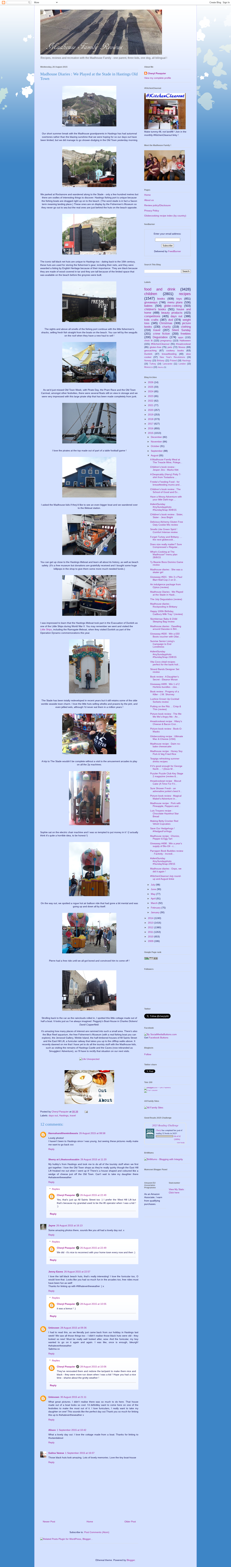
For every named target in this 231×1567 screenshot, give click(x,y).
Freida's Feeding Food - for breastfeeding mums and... (165, 483)
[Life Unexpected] (89, 1059)
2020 (151, 410)
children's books (155, 309)
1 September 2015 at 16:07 (80, 1453)
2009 (151, 941)
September (157, 451)
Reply (51, 1149)
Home (90, 1521)
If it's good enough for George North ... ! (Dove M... (166, 767)
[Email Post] (86, 1111)
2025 (151, 386)
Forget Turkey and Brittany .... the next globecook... (166, 538)
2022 (151, 400)
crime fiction (161, 333)
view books (181, 1142)
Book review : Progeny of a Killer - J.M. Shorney (164, 693)
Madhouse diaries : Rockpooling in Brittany (163, 605)
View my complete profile (157, 78)
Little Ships (46, 629)
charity (166, 326)
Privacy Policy (151, 210)
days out (53, 1115)
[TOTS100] (150, 1090)
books (161, 298)
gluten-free (155, 347)
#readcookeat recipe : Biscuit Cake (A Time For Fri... (165, 782)
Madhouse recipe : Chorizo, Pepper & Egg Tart (165, 837)
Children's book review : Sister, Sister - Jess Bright (166, 516)
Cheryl (158, 1130)
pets (170, 347)
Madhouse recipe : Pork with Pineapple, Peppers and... (165, 804)
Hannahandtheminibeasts (63, 1133)
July (153, 884)
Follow (147, 1054)
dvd (170, 319)
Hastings (63, 1115)
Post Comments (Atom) (96, 1532)
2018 (151, 419)
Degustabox (160, 337)
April (153, 898)
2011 (151, 932)
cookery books (175, 350)
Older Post (130, 1521)
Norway (148, 360)
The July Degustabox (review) (166, 599)
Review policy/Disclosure (157, 205)
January (155, 912)
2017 (151, 423)
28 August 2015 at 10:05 (93, 1304)
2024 (151, 391)
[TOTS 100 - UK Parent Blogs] (158, 1087)
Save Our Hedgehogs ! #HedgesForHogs (162, 830)
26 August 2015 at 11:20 (93, 1159)
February (156, 907)
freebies (186, 333)
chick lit (148, 340)
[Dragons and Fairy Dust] (89, 1104)
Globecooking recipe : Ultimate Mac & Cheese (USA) (166, 737)
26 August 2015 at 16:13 (69, 1225)
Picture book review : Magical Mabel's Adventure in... (165, 797)
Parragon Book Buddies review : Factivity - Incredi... (166, 852)
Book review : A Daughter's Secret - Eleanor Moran (164, 678)
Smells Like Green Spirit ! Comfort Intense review (164, 530)
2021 (151, 405)
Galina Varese (56, 1453)
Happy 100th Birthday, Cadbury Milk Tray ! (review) (166, 612)
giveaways (151, 302)
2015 (151, 433)
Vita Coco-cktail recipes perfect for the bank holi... (165, 663)
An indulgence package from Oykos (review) (165, 586)
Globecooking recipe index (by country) (165, 215)
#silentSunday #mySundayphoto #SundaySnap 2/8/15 (162, 861)
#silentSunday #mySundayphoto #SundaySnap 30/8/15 (163, 507)
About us (149, 200)
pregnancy (166, 340)
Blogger (131, 1560)
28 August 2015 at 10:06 (93, 1366)
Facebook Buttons (158, 1037)
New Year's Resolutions (172, 357)
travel (73, 1115)
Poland (173, 360)
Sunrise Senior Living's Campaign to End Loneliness (162, 644)
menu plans (175, 302)
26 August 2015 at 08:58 (92, 1133)
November (157, 441)
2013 (151, 922)
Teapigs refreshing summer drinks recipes (164, 760)
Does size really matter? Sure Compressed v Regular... (166, 546)
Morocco (148, 367)
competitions (152, 316)
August (155, 455)
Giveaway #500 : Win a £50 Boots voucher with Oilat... (165, 635)
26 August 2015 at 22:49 (93, 1195)
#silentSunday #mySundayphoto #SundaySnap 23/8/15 (163, 654)
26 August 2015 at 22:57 (77, 1271)
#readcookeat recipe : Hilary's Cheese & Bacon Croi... (166, 722)
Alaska (160, 367)
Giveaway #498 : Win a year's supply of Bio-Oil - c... (166, 845)
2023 (151, 396)
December (157, 437)
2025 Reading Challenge (165, 1125)
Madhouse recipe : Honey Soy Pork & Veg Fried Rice (166, 752)
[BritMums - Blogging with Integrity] (163, 1159)
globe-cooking (173, 305)
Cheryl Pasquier (66, 1195)
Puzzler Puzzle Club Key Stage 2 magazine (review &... (166, 775)
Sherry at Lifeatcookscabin (63, 1159)
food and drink (159, 289)
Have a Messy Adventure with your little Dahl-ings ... (166, 498)
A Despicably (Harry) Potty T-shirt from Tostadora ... (165, 476)
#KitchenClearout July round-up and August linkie (165, 877)
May (153, 894)
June (154, 889)
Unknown (53, 1327)
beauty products (171, 312)
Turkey (152, 364)
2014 (151, 918)
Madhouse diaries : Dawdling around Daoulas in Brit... (165, 627)
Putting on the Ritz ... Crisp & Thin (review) (165, 708)
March (154, 903)
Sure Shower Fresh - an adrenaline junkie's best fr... (166, 790)
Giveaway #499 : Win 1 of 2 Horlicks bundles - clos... (165, 685)
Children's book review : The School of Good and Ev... (165, 490)
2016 (151, 428)
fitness (181, 347)
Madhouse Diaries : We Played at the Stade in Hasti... (166, 593)
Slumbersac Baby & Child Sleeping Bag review (163, 620)
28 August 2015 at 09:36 (73, 1327)
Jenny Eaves (55, 1271)
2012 (151, 927)
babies (148, 305)
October (155, 446)
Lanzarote (167, 364)
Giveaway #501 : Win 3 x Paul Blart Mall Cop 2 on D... (166, 578)
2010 (151, 936)
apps (180, 337)
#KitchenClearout (160, 344)
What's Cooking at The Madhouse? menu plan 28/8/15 (163, 554)
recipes (185, 294)
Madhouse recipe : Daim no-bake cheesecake (165, 745)
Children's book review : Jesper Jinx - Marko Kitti (164, 468)
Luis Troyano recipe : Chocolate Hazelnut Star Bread (164, 813)
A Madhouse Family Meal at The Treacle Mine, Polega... (166, 461)
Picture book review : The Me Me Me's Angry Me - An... (165, 715)
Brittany (161, 360)
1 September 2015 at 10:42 (71, 1430)
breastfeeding (169, 354)
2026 (151, 382)
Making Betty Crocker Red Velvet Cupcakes (164, 822)
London (182, 364)
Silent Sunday (181, 330)
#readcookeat (183, 344)
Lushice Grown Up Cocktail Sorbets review (164, 700)
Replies (56, 1189)
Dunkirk (148, 354)
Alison (52, 1430)
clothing (186, 326)
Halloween (185, 340)
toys (179, 298)
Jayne (51, 1225)
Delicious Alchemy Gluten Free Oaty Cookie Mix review (166, 523)
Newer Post (49, 1521)
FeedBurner (174, 251)
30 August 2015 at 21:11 (73, 1397)
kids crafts (151, 319)
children (150, 294)
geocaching (150, 350)
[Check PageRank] (151, 958)
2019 (151, 414)
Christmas (165, 323)
